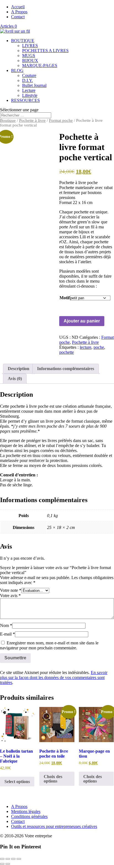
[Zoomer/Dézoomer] (2, 859)
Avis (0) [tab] (15, 378)
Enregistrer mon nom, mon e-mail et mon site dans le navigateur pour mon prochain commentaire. (49, 645)
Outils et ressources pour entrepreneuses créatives (54, 826)
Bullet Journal (34, 85)
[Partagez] (13, 859)
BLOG (17, 70)
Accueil (18, 6)
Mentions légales (25, 811)
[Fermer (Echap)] (19, 859)
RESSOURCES (25, 100)
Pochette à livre (32, 120)
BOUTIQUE (22, 40)
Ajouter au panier (82, 321)
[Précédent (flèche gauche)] (2, 864)
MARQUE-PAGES (39, 65)
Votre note (10, 590)
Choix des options (53, 778)
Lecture (28, 90)
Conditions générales (29, 816)
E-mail (7, 634)
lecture (85, 347)
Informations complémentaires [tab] (65, 368)
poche (99, 347)
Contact (18, 16)
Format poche (61, 120)
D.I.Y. (27, 80)
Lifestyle (29, 95)
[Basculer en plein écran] (8, 859)
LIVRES (30, 45)
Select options (17, 781)
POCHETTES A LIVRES (45, 50)
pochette (66, 352)
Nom (6, 625)
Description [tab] (18, 368)
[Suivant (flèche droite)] (8, 864)
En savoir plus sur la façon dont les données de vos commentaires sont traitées (53, 677)
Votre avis (10, 595)
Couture (29, 75)
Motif (64, 297)
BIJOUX (30, 60)
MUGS (28, 55)
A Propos (19, 11)
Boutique (8, 120)
